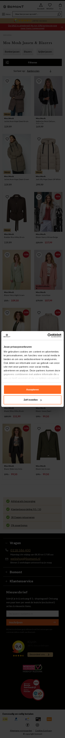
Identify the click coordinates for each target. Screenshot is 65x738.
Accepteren (32, 389)
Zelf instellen (31, 399)
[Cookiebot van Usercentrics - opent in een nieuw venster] (47, 335)
